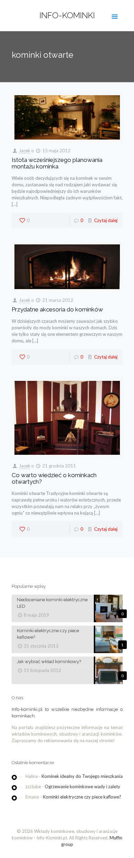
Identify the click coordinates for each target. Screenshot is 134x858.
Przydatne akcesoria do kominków (57, 309)
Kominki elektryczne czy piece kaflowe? (82, 797)
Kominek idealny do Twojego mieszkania (82, 776)
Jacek (24, 150)
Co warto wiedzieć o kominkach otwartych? (54, 478)
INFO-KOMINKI (67, 15)
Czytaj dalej (106, 220)
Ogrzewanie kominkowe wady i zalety (82, 786)
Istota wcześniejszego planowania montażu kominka (57, 163)
